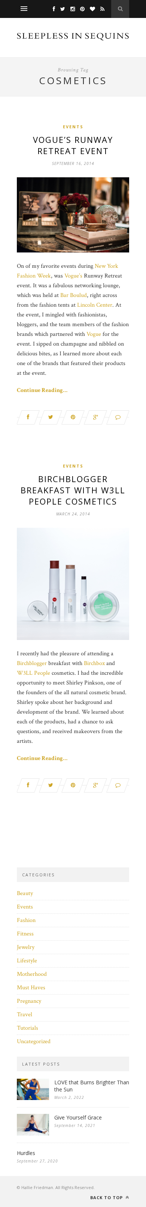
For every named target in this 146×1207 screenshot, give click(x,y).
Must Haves (31, 988)
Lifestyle (27, 961)
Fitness (25, 934)
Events (73, 126)
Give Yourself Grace (78, 1117)
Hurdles (26, 1153)
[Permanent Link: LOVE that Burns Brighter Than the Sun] (33, 1098)
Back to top (107, 1197)
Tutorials (27, 1028)
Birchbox (94, 663)
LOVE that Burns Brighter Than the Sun (91, 1086)
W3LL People (33, 673)
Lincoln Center (94, 305)
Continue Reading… (42, 390)
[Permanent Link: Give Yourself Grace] (33, 1134)
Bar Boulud (73, 295)
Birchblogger (32, 663)
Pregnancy (29, 1001)
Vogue (93, 334)
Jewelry (25, 947)
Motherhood (32, 974)
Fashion (26, 920)
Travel (24, 1014)
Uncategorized (34, 1041)
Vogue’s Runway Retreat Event (73, 145)
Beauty (25, 893)
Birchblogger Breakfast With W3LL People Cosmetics (73, 490)
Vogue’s (73, 276)
